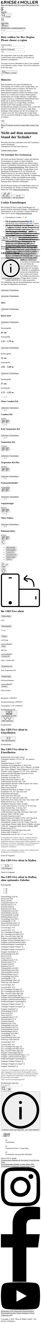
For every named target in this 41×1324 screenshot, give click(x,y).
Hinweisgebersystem (8, 1313)
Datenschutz (18, 1311)
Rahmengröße (11, 550)
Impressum (5, 1311)
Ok (3, 121)
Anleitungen (14, 1166)
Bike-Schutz (30, 5)
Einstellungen (6, 197)
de (10, 1315)
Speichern (14, 240)
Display (4, 636)
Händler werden (20, 1164)
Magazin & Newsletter (20, 1160)
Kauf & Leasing (20, 5)
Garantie (22, 1166)
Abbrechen (5, 240)
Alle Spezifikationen (8, 740)
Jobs (32, 1164)
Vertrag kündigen (22, 1313)
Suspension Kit (11, 555)
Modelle (4, 28)
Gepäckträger (10, 557)
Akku (3, 646)
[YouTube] (20, 1296)
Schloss (9, 559)
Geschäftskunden (7, 1164)
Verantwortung (6, 1160)
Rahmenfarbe (10, 547)
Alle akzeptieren (18, 197)
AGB (11, 1311)
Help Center (30, 1166)
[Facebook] (20, 1244)
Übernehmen (14, 290)
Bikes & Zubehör (7, 5)
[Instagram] (20, 1187)
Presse (28, 1164)
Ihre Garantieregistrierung (16, 28)
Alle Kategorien (7, 868)
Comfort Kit (10, 552)
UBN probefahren (7, 721)
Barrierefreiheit (28, 1311)
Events (31, 1160)
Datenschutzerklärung (16, 167)
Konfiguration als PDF (9, 716)
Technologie (5, 1166)
